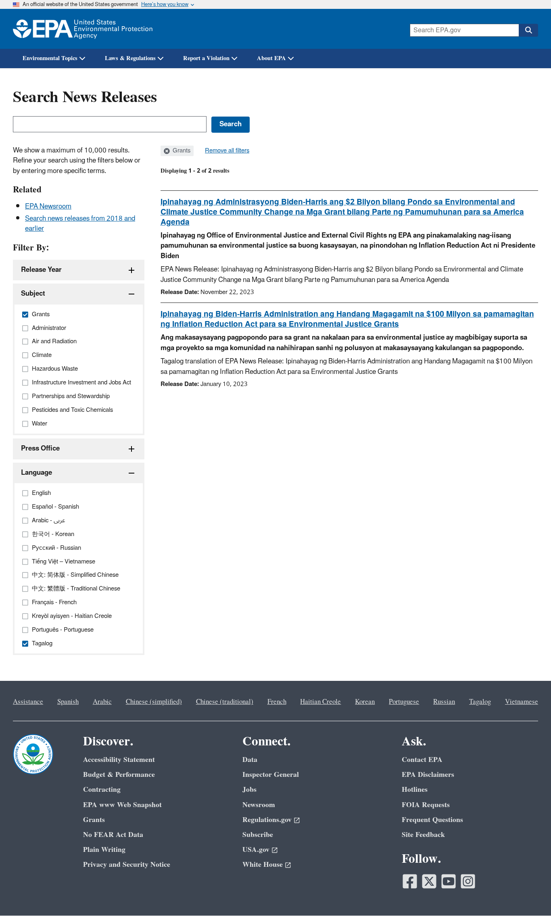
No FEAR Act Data (113, 834)
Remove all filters (227, 151)
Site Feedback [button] (423, 834)
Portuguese (404, 702)
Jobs (249, 789)
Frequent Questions (432, 820)
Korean (365, 702)
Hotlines (415, 789)
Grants (180, 151)
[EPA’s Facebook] (410, 881)
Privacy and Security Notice (126, 864)
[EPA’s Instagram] (468, 881)
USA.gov (255, 849)
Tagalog (480, 702)
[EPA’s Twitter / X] (429, 881)
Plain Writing (104, 849)
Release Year (41, 270)
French (276, 702)
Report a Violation (206, 58)
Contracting (102, 789)
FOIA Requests (426, 805)
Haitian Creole (320, 702)
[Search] (528, 30)
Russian (444, 702)
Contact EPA (422, 759)
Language (36, 472)
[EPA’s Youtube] (448, 881)
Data (249, 759)
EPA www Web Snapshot (122, 805)
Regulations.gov (267, 820)
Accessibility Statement (119, 759)
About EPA (271, 58)
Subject (33, 293)
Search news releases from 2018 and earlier (80, 223)
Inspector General (270, 774)
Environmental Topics (50, 58)
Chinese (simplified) (154, 702)
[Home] (82, 29)
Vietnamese (521, 702)
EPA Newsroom (48, 206)
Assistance (28, 702)
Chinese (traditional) (224, 702)
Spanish (68, 702)
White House (262, 864)
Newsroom (258, 805)
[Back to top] (529, 894)
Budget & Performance (119, 774)
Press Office (40, 448)
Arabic (102, 702)
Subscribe (257, 834)
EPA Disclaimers (428, 774)
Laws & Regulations (130, 58)
